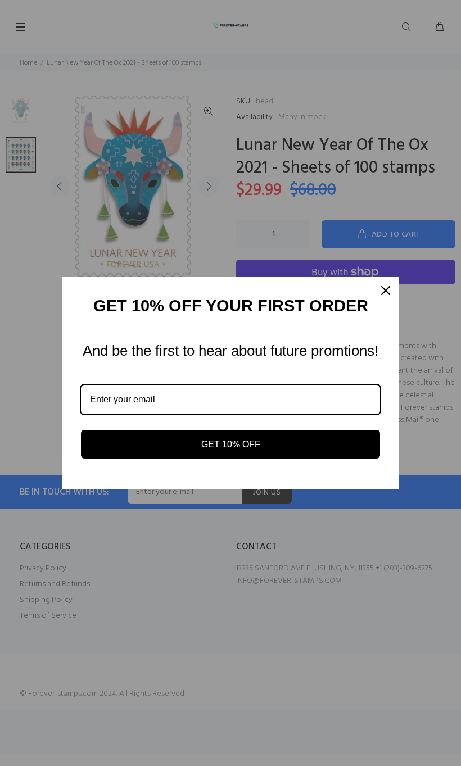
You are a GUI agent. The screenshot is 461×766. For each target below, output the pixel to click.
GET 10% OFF (230, 444)
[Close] (385, 290)
